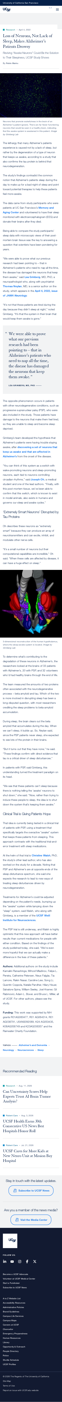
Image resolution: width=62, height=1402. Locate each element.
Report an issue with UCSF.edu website (20, 1390)
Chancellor (8, 1329)
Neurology (8, 1050)
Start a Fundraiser (11, 1283)
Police (6, 1355)
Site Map (7, 1381)
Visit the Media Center (33, 1219)
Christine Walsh (41, 855)
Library (6, 1342)
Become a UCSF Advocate (15, 1274)
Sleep (40, 1050)
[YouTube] (13, 1262)
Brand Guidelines (11, 1311)
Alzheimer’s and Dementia (33, 1045)
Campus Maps (9, 1320)
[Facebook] (29, 1262)
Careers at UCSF (11, 1324)
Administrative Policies (13, 1307)
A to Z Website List (11, 1298)
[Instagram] (21, 1262)
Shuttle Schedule (11, 1360)
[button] (50, 7)
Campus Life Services (13, 1316)
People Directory (11, 1351)
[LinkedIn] (6, 1262)
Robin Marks (12, 63)
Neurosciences (26, 1050)
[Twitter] (36, 1262)
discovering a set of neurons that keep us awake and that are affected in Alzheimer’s (30, 451)
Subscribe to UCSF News (33, 1190)
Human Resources (11, 1338)
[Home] (7, 9)
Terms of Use (9, 1385)
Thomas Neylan (12, 286)
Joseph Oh (37, 479)
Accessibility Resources (14, 1303)
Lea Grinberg (32, 277)
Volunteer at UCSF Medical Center (19, 1278)
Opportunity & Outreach (14, 1346)
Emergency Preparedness (15, 1333)
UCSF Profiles (9, 1364)
